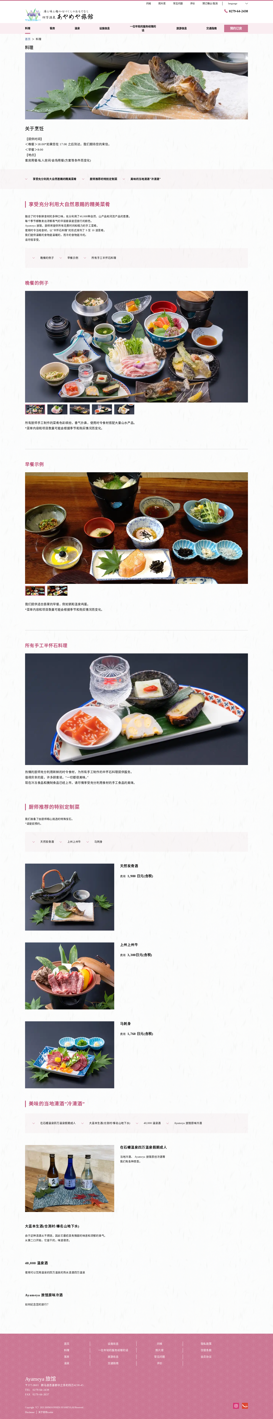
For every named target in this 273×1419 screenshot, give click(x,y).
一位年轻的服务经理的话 (113, 1350)
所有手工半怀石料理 (104, 257)
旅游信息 (113, 1356)
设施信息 (113, 1343)
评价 (159, 1363)
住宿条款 (206, 1350)
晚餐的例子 (47, 257)
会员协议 (206, 1356)
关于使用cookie (45, 1412)
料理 (66, 1350)
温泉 (66, 1363)
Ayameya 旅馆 (40, 1379)
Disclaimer (30, 1412)
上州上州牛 (74, 841)
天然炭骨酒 (47, 841)
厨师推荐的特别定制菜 (103, 179)
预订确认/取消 (210, 3)
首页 (66, 1343)
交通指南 (113, 1363)
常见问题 (159, 1356)
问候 (159, 1343)
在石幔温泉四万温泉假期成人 (58, 1123)
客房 (66, 1356)
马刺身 (98, 841)
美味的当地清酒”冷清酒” (146, 179)
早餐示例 (72, 257)
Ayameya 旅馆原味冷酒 (188, 1123)
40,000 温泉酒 (152, 1123)
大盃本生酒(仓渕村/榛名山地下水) (109, 1123)
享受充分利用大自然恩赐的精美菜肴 (55, 179)
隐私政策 (206, 1343)
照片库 (159, 1350)
